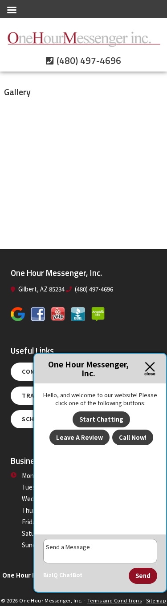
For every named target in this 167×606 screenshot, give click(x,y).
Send (143, 575)
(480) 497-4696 (87, 61)
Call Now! (133, 437)
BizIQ (50, 574)
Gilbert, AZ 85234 (41, 289)
